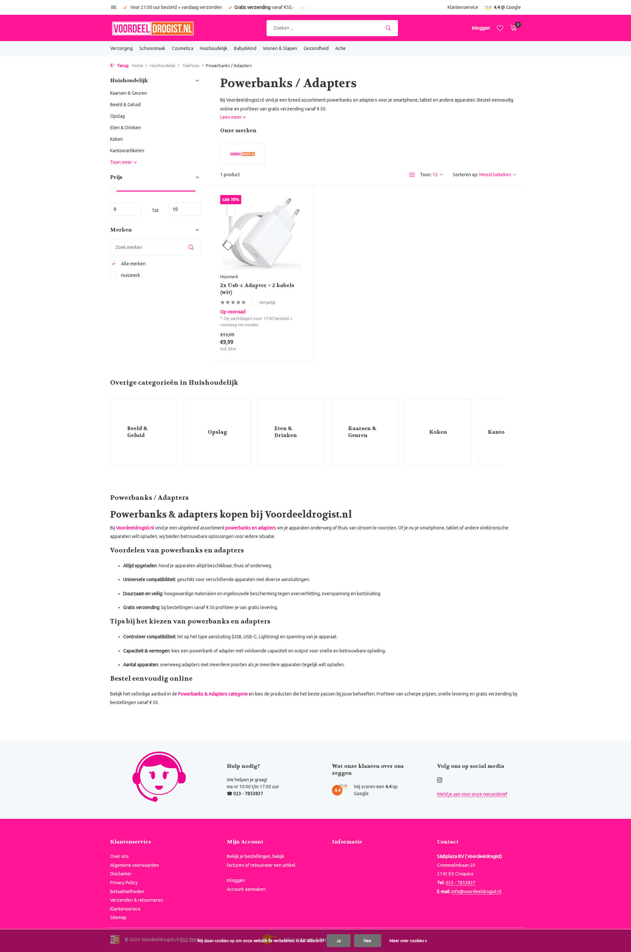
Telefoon (190, 65)
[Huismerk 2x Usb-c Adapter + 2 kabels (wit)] (262, 232)
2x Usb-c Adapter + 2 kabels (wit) (257, 289)
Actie (340, 48)
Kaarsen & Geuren (128, 93)
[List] (412, 175)
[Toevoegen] (292, 344)
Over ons (119, 856)
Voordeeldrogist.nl (135, 527)
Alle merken (133, 263)
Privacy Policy (124, 882)
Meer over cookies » (408, 941)
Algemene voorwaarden (134, 865)
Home (137, 65)
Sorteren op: (465, 174)
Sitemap (118, 917)
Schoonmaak (152, 48)
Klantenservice (463, 7)
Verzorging (121, 48)
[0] (512, 28)
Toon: (426, 174)
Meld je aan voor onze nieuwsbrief (472, 794)
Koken (116, 139)
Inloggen (236, 880)
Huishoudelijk (213, 48)
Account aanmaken (246, 889)
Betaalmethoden (127, 891)
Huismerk (130, 275)
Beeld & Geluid (125, 104)
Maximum (184, 209)
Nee (367, 941)
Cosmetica (182, 48)
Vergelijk (267, 302)
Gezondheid (316, 48)
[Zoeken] (388, 28)
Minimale (126, 209)
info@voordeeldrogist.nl (477, 891)
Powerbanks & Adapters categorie (213, 693)
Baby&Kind (245, 48)
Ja (339, 941)
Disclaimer (120, 873)
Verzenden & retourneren (136, 900)
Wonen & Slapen (280, 48)
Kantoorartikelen (127, 150)
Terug (122, 65)
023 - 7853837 (461, 882)
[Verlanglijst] (500, 28)
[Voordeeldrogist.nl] (153, 28)
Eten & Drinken (125, 127)
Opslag (117, 116)
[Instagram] (439, 780)
